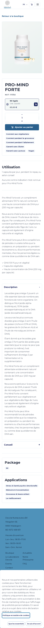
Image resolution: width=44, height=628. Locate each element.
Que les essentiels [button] (16, 624)
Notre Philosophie (28, 558)
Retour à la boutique (13, 16)
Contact (9, 568)
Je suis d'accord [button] (33, 624)
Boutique (9, 553)
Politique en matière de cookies (16, 615)
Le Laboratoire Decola (12, 558)
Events (8, 563)
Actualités (27, 553)
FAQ (25, 563)
